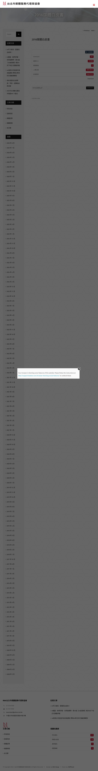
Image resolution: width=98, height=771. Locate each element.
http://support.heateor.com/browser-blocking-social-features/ (39, 376)
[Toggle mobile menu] (94, 5)
